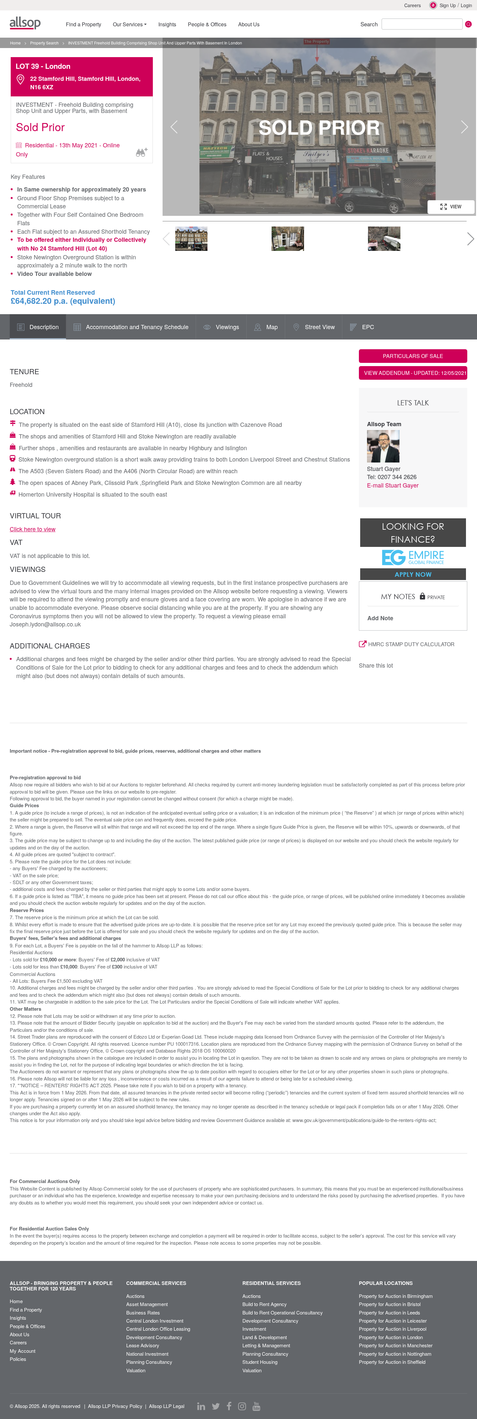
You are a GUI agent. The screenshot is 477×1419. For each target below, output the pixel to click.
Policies (18, 1358)
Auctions (135, 1295)
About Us (20, 1334)
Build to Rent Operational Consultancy (282, 1312)
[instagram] (242, 1406)
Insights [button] (167, 24)
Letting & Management (266, 1345)
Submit (468, 24)
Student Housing (259, 1361)
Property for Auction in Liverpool (392, 1328)
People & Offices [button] (207, 24)
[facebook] (229, 1406)
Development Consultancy (154, 1337)
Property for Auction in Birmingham (396, 1295)
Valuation (135, 1370)
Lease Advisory (142, 1345)
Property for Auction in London (391, 1337)
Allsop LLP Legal (166, 1405)
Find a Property (26, 1309)
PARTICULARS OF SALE (413, 356)
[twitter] (215, 1406)
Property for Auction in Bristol (390, 1304)
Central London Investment (154, 1320)
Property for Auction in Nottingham (395, 1353)
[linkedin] (201, 1406)
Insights (18, 1317)
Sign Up (448, 5)
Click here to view (32, 528)
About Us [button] (249, 24)
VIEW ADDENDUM (415, 372)
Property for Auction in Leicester (393, 1320)
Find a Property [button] (83, 24)
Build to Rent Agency (264, 1304)
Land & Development (264, 1337)
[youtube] (256, 1406)
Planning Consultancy (149, 1361)
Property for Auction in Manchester (396, 1345)
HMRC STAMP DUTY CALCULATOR (411, 644)
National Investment (147, 1353)
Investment (254, 1328)
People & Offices (27, 1326)
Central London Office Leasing (158, 1328)
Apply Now (413, 574)
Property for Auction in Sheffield (392, 1361)
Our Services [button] (128, 24)
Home (16, 1301)
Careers (412, 5)
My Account (22, 1350)
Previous (174, 127)
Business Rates (143, 1312)
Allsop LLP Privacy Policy (115, 1405)
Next (464, 127)
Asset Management (147, 1304)
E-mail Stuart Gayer (393, 485)
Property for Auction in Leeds (389, 1312)
